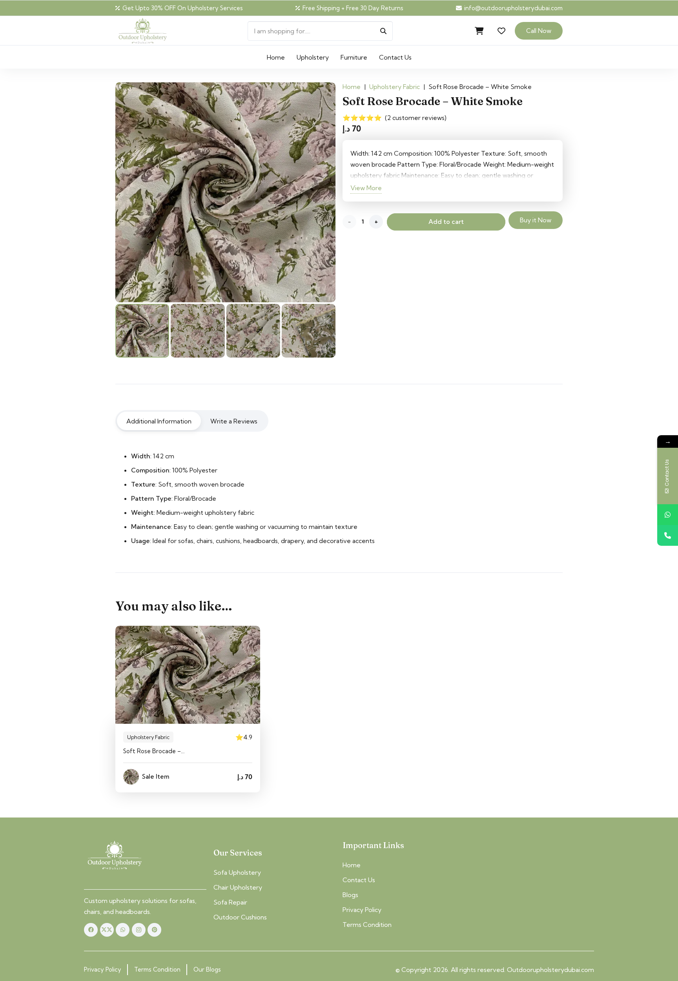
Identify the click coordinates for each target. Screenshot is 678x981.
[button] (417, 57)
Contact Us (359, 880)
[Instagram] (139, 930)
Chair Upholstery (237, 887)
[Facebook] (91, 930)
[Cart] (479, 30)
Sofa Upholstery (237, 872)
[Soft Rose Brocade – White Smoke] (187, 675)
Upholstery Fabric (394, 87)
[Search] (383, 31)
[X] (107, 930)
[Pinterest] (154, 930)
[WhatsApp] (122, 930)
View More (366, 188)
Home (352, 87)
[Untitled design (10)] (142, 31)
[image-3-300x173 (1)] (114, 855)
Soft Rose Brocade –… (154, 751)
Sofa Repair (230, 902)
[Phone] (667, 535)
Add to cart (446, 221)
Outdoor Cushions (240, 917)
